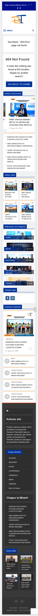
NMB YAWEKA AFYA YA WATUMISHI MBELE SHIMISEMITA (26, 197)
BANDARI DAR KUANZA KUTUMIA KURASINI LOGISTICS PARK (16, 345)
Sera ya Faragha (25, 610)
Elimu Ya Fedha (14, 488)
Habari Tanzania (12, 114)
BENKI (24, 188)
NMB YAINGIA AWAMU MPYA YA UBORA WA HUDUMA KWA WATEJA (16, 5)
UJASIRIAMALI (14, 471)
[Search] (33, 30)
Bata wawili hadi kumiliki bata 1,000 (25, 585)
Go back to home (19, 84)
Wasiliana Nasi (12, 610)
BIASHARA (13, 462)
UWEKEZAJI (9, 188)
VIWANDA (12, 484)
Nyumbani (13, 42)
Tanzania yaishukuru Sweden (10, 586)
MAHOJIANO (10, 560)
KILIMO (11, 467)
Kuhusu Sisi (23, 608)
